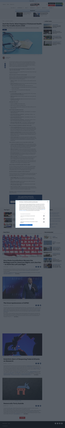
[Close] (48, 202)
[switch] (43, 215)
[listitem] (32, 213)
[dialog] (32, 214)
